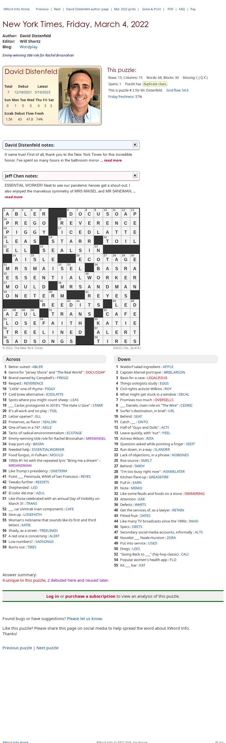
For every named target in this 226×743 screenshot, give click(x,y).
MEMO (136, 488)
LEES (136, 548)
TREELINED (48, 530)
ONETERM (58, 470)
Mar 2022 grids (125, 9)
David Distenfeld (31, 72)
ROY (168, 388)
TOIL (53, 410)
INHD (193, 521)
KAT (142, 565)
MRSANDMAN (20, 465)
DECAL (184, 394)
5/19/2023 (42, 92)
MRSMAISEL (96, 438)
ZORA (171, 537)
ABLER (37, 366)
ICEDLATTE (54, 394)
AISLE (47, 427)
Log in (52, 596)
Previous (42, 9)
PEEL (166, 432)
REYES (86, 476)
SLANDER (162, 449)
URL (171, 410)
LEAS (75, 399)
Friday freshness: (121, 96)
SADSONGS (44, 541)
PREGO (62, 377)
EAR (141, 499)
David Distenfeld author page (87, 9)
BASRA (38, 443)
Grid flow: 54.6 (177, 90)
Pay (193, 9)
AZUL (40, 492)
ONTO (143, 421)
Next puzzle (47, 647)
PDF (170, 9)
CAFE (70, 508)
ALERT (54, 535)
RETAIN (178, 510)
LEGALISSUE (157, 377)
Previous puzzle (17, 647)
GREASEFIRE (159, 476)
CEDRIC (187, 405)
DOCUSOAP (95, 372)
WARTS (140, 504)
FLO (173, 559)
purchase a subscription (90, 596)
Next (57, 9)
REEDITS (42, 481)
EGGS (164, 383)
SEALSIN (50, 421)
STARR (98, 405)
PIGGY (50, 388)
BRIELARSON (174, 372)
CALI (185, 554)
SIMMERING (194, 493)
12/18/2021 (23, 92)
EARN (137, 482)
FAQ (182, 9)
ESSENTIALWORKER (48, 449)
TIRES (31, 546)
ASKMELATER (174, 471)
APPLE (168, 366)
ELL (38, 416)
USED (152, 543)
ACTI (165, 427)
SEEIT (190, 443)
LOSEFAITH (32, 514)
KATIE (26, 524)
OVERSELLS (164, 399)
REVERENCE (33, 383)
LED (34, 487)
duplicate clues (154, 84)
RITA (150, 438)
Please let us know (84, 618)
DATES (145, 515)
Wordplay (28, 46)
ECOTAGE (74, 432)
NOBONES (180, 454)
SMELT (146, 460)
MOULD (56, 454)
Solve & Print (151, 9)
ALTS (199, 532)
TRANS (31, 503)
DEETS (137, 526)
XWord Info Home (16, 9)
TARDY (139, 465)
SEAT (138, 416)
